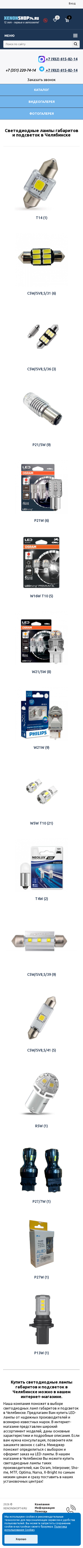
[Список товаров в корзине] (69, 22)
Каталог (41, 90)
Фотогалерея (41, 113)
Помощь (41, 1511)
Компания (42, 1504)
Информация (45, 1507)
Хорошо (21, 1539)
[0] (68, 20)
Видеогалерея (42, 101)
